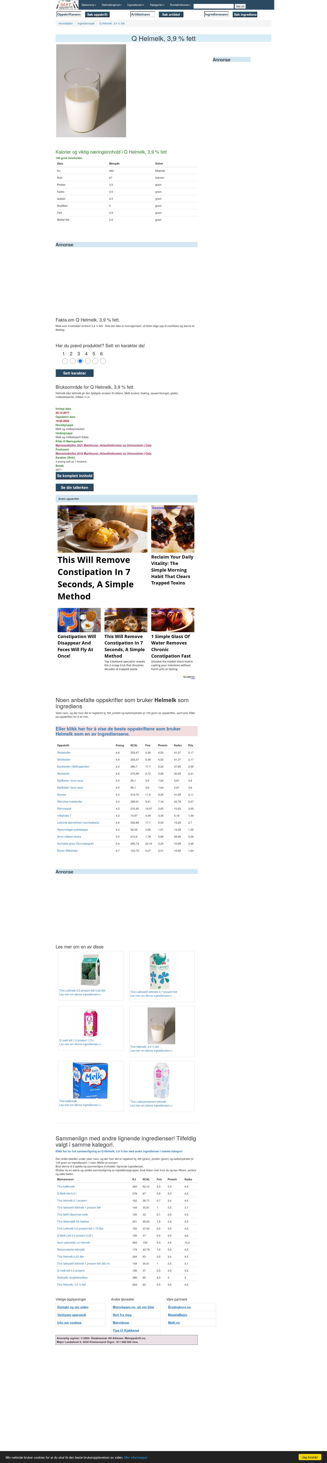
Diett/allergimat (111, 5)
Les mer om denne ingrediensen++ (80, 994)
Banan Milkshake (67, 850)
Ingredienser (134, 5)
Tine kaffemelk (66, 1186)
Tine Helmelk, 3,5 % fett (71, 1284)
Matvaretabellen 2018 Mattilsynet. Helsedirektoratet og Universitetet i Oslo (104, 453)
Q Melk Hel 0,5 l (66, 1193)
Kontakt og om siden (72, 1307)
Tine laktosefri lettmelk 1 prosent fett (79, 1207)
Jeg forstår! (310, 1457)
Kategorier (156, 5)
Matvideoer (121, 1322)
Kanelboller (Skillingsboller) (73, 766)
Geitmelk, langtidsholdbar (72, 1277)
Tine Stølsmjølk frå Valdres (73, 1221)
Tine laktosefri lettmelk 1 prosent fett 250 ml (83, 1263)
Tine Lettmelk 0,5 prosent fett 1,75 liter (80, 1228)
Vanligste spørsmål (71, 1314)
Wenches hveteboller (69, 801)
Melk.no (174, 1322)
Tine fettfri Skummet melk (72, 1214)
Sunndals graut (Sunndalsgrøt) (75, 843)
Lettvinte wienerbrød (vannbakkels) (78, 822)
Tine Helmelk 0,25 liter (70, 1256)
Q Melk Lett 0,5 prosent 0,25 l (75, 1235)
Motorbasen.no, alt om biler (133, 1307)
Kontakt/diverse (179, 5)
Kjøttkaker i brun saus (70, 780)
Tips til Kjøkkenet (126, 1330)
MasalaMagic (177, 1314)
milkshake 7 (64, 815)
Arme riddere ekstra (69, 836)
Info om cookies (69, 1322)
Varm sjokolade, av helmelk (73, 1242)
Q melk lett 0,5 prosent (70, 1270)
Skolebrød (63, 773)
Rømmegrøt (64, 808)
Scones (61, 794)
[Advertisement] (127, 275)
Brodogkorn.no (179, 1307)
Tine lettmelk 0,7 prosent (72, 1200)
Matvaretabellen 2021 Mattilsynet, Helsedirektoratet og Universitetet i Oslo (104, 445)
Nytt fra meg (122, 1314)
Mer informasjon (135, 1457)
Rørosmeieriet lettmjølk (71, 1249)
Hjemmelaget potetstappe (72, 829)
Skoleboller (63, 752)
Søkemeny (88, 5)
